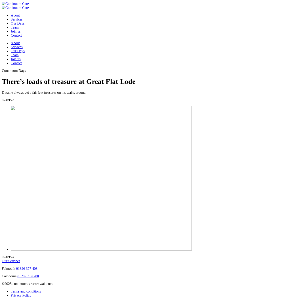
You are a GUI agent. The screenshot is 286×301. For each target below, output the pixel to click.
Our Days (18, 23)
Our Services (11, 261)
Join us (16, 31)
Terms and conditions (26, 291)
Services (17, 19)
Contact (16, 35)
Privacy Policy (21, 295)
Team (15, 27)
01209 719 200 (28, 276)
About (15, 15)
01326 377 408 (27, 268)
